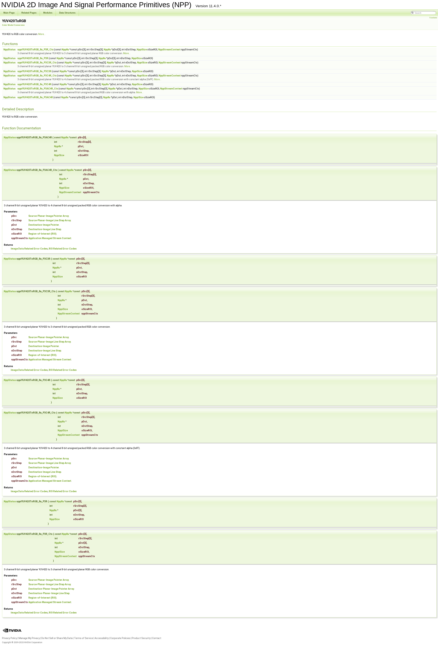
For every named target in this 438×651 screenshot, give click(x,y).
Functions (433, 18)
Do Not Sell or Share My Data (57, 638)
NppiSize (142, 49)
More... (42, 34)
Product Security (141, 638)
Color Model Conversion (13, 25)
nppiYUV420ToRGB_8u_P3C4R (34, 84)
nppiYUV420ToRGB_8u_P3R (32, 58)
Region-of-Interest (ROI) (42, 233)
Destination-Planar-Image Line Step (48, 593)
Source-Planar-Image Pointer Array (48, 216)
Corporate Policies (120, 638)
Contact (156, 638)
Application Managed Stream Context (49, 238)
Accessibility (102, 638)
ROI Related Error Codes (63, 248)
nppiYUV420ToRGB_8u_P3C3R (34, 71)
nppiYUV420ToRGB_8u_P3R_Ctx (35, 49)
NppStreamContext (169, 49)
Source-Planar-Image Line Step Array (49, 220)
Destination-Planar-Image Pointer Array (51, 588)
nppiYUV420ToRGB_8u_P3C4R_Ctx (36, 75)
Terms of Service (83, 638)
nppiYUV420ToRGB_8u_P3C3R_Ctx (36, 62)
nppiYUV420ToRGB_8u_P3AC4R (35, 97)
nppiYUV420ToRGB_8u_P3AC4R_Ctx (37, 88)
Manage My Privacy (29, 638)
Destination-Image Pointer (43, 224)
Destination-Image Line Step (44, 229)
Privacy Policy (9, 638)
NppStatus (9, 49)
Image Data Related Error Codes (29, 248)
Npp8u (65, 49)
